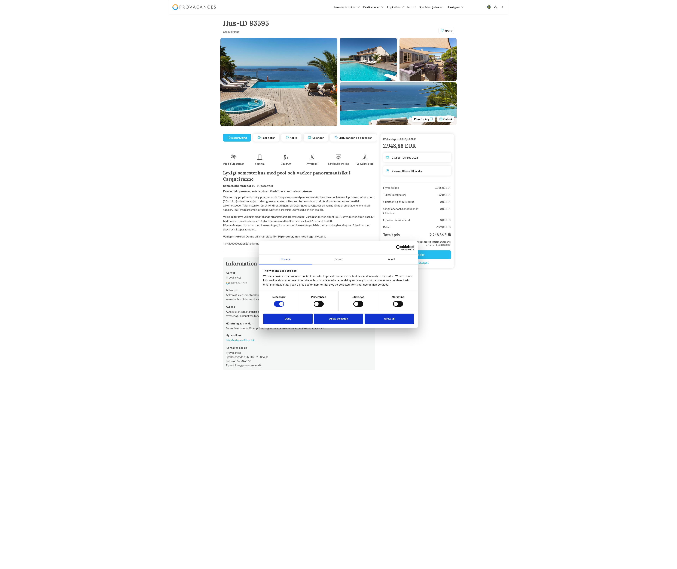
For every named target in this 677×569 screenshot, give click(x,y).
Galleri (447, 119)
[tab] (237, 138)
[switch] (319, 304)
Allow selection (338, 318)
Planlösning (422, 119)
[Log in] (495, 7)
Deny (288, 318)
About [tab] (391, 259)
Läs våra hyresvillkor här (240, 340)
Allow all (389, 318)
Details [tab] (338, 259)
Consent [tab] (286, 259)
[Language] (489, 7)
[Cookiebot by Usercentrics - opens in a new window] (398, 247)
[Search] (502, 7)
